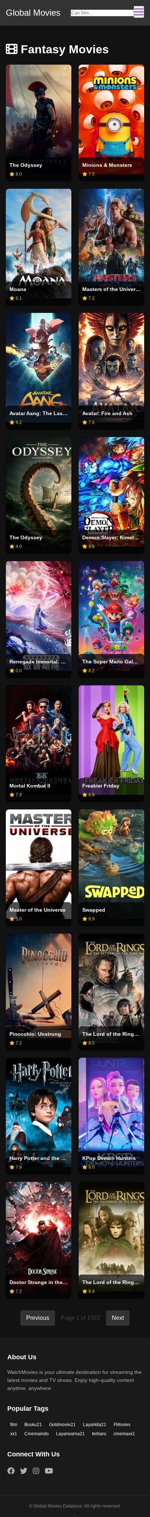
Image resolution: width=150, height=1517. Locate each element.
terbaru (99, 1433)
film (13, 1424)
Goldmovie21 (62, 1424)
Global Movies (33, 13)
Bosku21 (33, 1424)
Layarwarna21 (70, 1433)
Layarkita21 (94, 1424)
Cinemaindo (36, 1433)
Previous (37, 1318)
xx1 (13, 1433)
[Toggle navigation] (139, 12)
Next (118, 1318)
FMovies (122, 1424)
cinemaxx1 (124, 1433)
